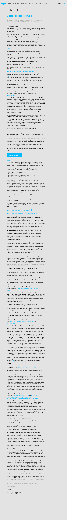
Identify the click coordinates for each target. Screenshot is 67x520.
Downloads (9, 514)
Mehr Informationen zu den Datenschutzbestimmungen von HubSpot (23, 209)
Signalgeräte (10, 3)
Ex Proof (17, 3)
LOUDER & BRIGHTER (28, 507)
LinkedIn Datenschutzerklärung (21, 395)
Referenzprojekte (10, 513)
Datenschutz (41, 511)
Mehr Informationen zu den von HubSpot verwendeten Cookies (22, 213)
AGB (39, 509)
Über (30, 3)
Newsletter (25, 515)
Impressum (40, 513)
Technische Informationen (12, 511)
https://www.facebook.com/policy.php (27, 367)
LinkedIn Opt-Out (35, 395)
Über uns (25, 509)
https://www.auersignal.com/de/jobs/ (16, 76)
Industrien (24, 3)
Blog (45, 3)
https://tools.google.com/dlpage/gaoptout (27, 288)
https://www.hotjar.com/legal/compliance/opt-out (22, 321)
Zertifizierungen (10, 516)
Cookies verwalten (14, 155)
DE (62, 3)
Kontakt (41, 3)
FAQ (39, 515)
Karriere (34, 3)
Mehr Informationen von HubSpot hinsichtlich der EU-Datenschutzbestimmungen (19, 211)
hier (15, 359)
